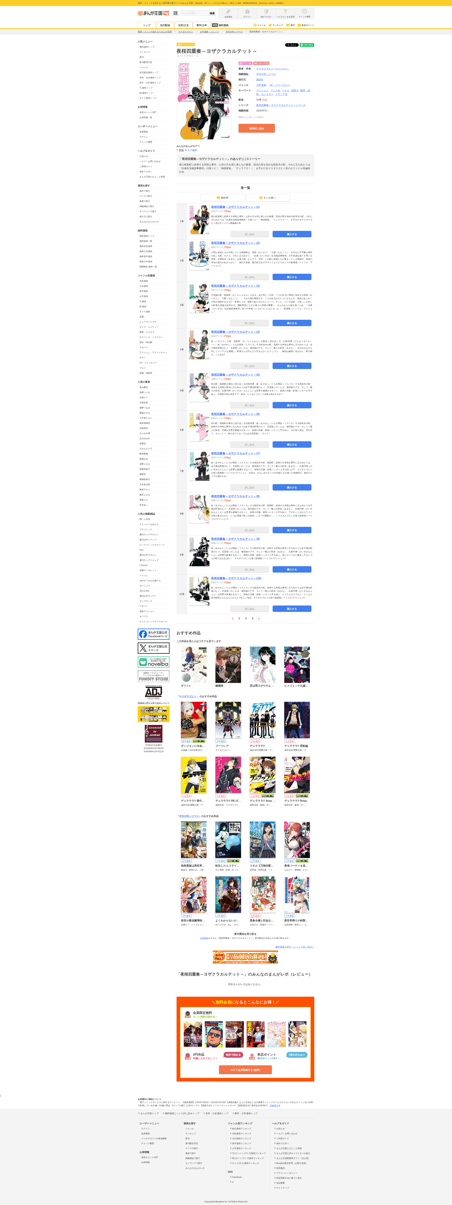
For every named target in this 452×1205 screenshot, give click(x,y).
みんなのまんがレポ (149, 221)
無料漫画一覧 (145, 241)
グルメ (142, 368)
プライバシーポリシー (287, 1173)
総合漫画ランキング (241, 1128)
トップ (146, 25)
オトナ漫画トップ (147, 98)
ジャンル (261, 25)
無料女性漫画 (145, 246)
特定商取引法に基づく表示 (289, 1178)
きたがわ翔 (144, 433)
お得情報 (145, 1162)
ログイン (143, 137)
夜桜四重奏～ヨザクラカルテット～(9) (235, 538)
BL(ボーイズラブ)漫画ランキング (248, 1158)
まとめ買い (269, 197)
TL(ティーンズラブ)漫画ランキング (249, 1153)
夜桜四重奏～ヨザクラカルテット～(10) (236, 578)
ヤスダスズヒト (272, 68)
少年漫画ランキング (241, 1148)
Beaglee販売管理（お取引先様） (292, 1163)
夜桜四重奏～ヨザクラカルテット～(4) (235, 331)
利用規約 (280, 1168)
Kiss (141, 550)
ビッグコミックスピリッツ (152, 545)
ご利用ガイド (145, 166)
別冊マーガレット (147, 570)
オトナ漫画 (144, 311)
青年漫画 (143, 291)
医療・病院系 (145, 373)
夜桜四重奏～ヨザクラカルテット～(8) (235, 496)
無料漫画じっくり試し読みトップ (182, 1113)
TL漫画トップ (146, 88)
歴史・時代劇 (145, 342)
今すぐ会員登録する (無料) (245, 1069)
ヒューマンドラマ (147, 322)
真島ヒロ (143, 500)
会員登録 (143, 132)
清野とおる (144, 464)
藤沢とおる (144, 494)
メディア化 (281, 94)
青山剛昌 (143, 387)
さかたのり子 (145, 448)
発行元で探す (145, 216)
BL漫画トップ (146, 93)
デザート (143, 606)
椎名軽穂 (143, 454)
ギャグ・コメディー (149, 327)
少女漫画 (143, 286)
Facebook (237, 1177)
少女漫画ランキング (241, 1138)
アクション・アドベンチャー (153, 352)
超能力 (295, 90)
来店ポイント (308, 25)
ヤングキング (145, 601)
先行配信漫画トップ (149, 72)
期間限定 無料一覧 (148, 266)
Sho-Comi (144, 591)
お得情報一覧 (145, 117)
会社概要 (280, 1183)
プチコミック (145, 529)
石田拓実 (143, 402)
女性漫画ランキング (241, 1133)
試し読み (250, 234)
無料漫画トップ (146, 47)
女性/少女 (183, 25)
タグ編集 (192, 150)
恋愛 (141, 317)
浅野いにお (144, 392)
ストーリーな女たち (149, 524)
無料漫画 (223, 25)
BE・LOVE (144, 519)
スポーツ (143, 347)
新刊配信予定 (145, 62)
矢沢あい (143, 505)
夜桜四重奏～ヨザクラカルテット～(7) (235, 453)
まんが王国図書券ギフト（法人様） (293, 1158)
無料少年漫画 (145, 261)
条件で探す (144, 191)
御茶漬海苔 (144, 423)
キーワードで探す (147, 211)
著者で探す (144, 201)
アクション (262, 90)
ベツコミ (143, 575)
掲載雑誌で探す (146, 206)
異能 (181, 150)
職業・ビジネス (146, 332)
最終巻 (224, 197)
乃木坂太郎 (144, 484)
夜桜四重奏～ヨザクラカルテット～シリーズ (281, 105)
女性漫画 (143, 281)
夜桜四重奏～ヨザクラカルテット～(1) (235, 206)
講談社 (260, 79)
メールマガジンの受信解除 (154, 1138)
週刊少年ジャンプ (147, 539)
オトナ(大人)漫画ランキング (245, 1163)
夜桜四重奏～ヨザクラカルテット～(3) (235, 285)
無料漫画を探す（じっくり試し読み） (294, 947)
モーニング (144, 586)
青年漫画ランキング (241, 1143)
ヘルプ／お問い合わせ (150, 161)
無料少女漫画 (145, 251)
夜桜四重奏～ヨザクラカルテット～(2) (235, 242)
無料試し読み (256, 128)
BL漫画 (142, 306)
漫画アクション (146, 611)
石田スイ (143, 397)
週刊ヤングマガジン (149, 534)
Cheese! (143, 565)
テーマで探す (145, 196)
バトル (285, 90)
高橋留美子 (144, 479)
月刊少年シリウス (189, 816)
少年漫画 (143, 296)
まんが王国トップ (149, 1113)
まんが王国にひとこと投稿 (152, 176)
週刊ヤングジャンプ (149, 560)
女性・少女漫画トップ (150, 77)
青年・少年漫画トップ (150, 82)
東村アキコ (144, 489)
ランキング (277, 25)
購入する (292, 234)
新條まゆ (143, 459)
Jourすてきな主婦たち (150, 580)
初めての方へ (145, 171)
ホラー (142, 357)
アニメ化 (275, 90)
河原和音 (143, 428)
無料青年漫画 (145, 256)
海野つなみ (144, 408)
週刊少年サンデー (147, 596)
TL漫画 (142, 301)
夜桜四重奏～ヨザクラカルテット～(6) (235, 414)
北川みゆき (144, 438)
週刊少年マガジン (147, 555)
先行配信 (165, 25)
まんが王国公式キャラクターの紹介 (293, 1153)
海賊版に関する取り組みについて (154, 703)
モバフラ (143, 616)
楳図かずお (144, 413)
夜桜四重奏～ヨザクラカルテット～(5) (235, 374)
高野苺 (142, 474)
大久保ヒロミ (145, 418)
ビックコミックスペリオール (153, 621)
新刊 (293, 25)
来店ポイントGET (147, 112)
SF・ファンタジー (148, 363)
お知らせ (143, 156)
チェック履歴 (145, 142)
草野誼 (142, 443)
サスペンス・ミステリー (151, 337)
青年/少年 (202, 25)
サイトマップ (282, 1188)
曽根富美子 (144, 469)
